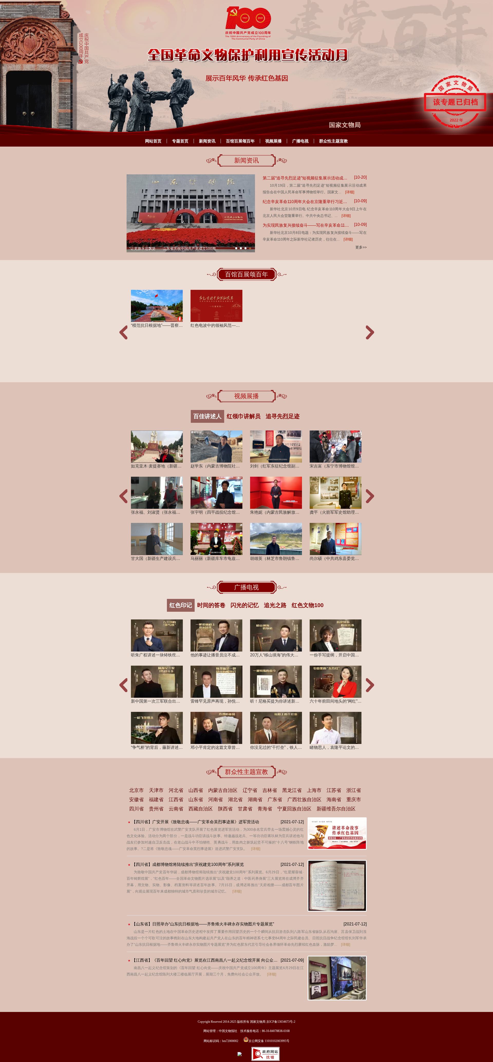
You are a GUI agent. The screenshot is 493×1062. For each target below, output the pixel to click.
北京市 (136, 790)
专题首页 (180, 141)
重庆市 (353, 799)
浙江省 (353, 790)
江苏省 (334, 790)
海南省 (334, 799)
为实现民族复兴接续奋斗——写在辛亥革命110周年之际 (306, 225)
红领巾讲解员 (244, 416)
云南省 (176, 808)
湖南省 (255, 799)
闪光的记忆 (245, 605)
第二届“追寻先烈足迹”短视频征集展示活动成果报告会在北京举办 (306, 178)
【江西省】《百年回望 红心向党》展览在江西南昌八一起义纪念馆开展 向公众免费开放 (205, 960)
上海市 (314, 790)
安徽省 (136, 799)
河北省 (176, 790)
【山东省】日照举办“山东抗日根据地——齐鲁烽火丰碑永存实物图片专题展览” (203, 924)
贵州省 (156, 808)
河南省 (215, 799)
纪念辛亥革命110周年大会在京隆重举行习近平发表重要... (175, 248)
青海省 (265, 808)
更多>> (361, 247)
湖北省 (235, 799)
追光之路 (275, 605)
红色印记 (180, 605)
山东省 (195, 799)
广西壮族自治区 (304, 799)
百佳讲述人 (207, 416)
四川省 (136, 808)
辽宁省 (250, 790)
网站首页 (153, 141)
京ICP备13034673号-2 (280, 1021)
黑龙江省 (292, 790)
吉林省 (269, 790)
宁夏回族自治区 (294, 808)
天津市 (156, 790)
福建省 (156, 799)
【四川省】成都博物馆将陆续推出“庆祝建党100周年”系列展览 (188, 864)
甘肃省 (245, 808)
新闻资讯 (207, 141)
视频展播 (273, 141)
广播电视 (300, 141)
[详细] (349, 192)
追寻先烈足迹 (283, 416)
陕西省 (225, 808)
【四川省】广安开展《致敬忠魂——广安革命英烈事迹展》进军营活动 (195, 822)
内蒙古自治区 (223, 790)
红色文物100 (308, 605)
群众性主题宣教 (333, 141)
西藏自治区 (200, 808)
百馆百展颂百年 (240, 141)
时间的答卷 (211, 605)
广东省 (275, 799)
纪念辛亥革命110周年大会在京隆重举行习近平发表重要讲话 (306, 201)
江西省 (176, 799)
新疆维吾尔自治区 (336, 808)
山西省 (195, 790)
